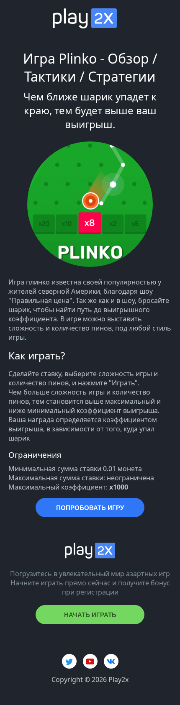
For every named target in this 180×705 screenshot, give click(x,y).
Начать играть (90, 614)
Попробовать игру (90, 507)
